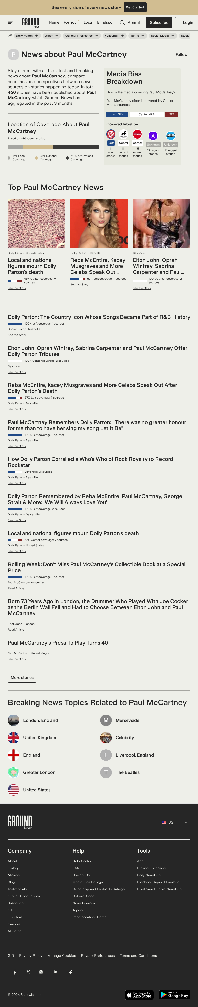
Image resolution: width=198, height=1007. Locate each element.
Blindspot (105, 22)
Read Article (16, 588)
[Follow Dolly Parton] (37, 36)
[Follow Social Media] (173, 36)
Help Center (81, 861)
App (140, 861)
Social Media (160, 35)
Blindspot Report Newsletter (159, 882)
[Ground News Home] (30, 23)
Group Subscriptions (24, 896)
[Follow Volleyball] (122, 36)
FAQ (75, 868)
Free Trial (15, 917)
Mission (14, 875)
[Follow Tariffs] (143, 36)
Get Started (135, 7)
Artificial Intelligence (79, 35)
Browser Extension (151, 868)
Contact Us (81, 875)
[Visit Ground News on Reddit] (70, 972)
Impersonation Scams (89, 917)
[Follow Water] (57, 36)
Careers (14, 924)
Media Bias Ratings (87, 882)
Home (54, 22)
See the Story (17, 288)
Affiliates (14, 931)
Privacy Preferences (98, 955)
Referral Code (83, 896)
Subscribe (159, 22)
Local (88, 22)
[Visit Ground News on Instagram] (41, 972)
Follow (181, 54)
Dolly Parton (24, 35)
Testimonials (17, 889)
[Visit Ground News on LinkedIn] (55, 972)
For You (70, 22)
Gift (10, 910)
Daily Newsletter (149, 875)
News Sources (83, 903)
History (13, 868)
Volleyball (111, 35)
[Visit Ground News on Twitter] (28, 972)
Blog (11, 882)
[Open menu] (11, 22)
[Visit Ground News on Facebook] (15, 972)
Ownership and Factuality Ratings (98, 889)
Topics (77, 910)
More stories (22, 677)
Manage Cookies (61, 955)
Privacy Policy (30, 955)
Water (49, 35)
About (12, 861)
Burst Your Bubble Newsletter (160, 889)
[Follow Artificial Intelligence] (97, 36)
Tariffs (134, 35)
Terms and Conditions (138, 955)
